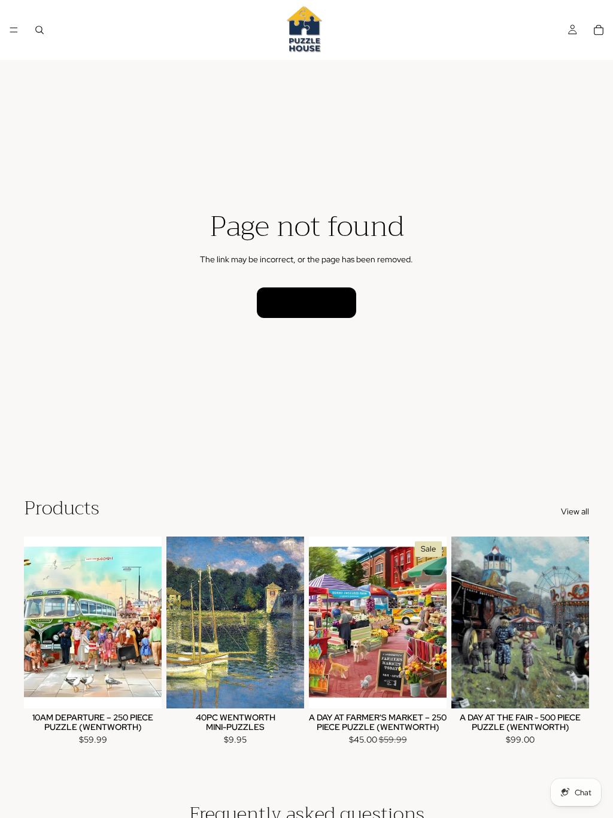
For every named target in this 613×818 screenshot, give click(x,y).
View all (575, 511)
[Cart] (598, 30)
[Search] (39, 30)
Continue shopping (306, 302)
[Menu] (14, 30)
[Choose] (285, 690)
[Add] (143, 690)
